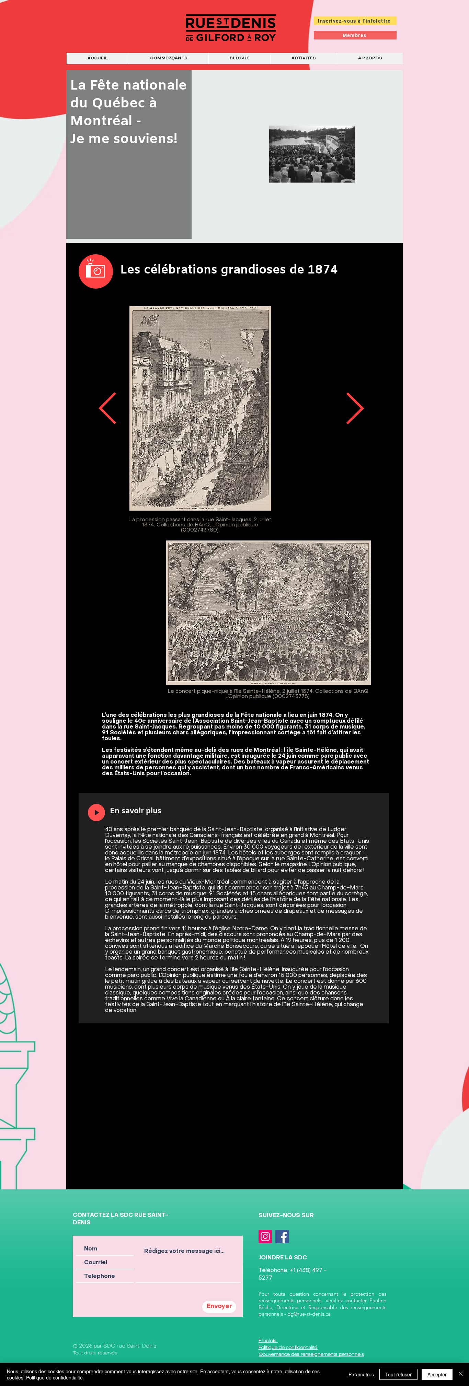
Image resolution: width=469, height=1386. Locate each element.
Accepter (437, 1374)
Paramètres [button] (361, 1374)
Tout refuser (398, 1374)
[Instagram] (265, 1236)
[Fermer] (461, 1374)
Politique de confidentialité (54, 1377)
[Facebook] (282, 1236)
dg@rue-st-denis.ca (309, 1314)
